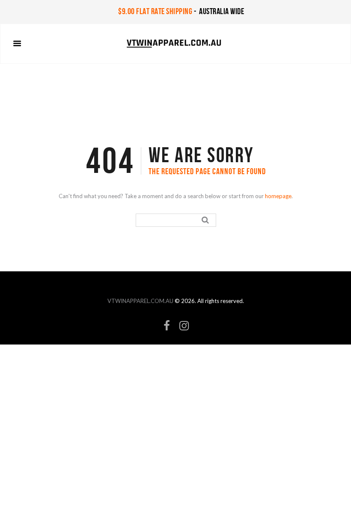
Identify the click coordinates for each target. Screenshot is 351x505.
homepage (278, 196)
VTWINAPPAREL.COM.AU (140, 300)
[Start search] (206, 220)
